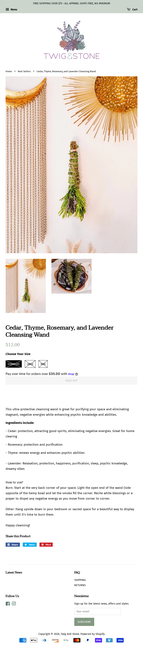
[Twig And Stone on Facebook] (8, 604)
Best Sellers (24, 71)
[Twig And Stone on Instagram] (14, 604)
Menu (13, 9)
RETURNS (80, 585)
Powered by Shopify (92, 634)
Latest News (14, 572)
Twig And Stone (70, 634)
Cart (134, 9)
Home (9, 71)
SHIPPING (80, 580)
